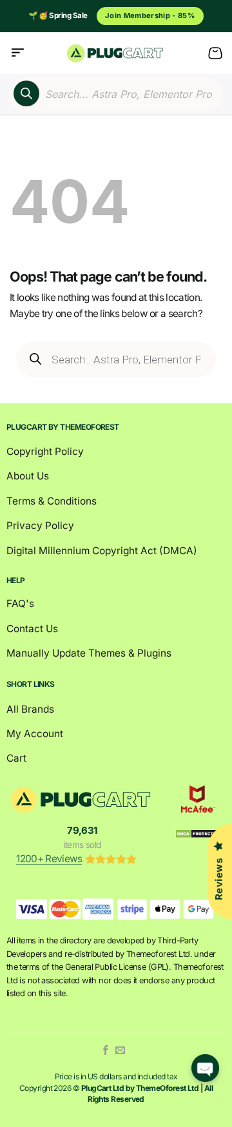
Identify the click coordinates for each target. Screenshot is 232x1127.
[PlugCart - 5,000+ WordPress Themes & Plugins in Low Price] (116, 53)
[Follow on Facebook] (106, 1050)
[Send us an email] (120, 1050)
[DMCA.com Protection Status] (198, 833)
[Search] (26, 93)
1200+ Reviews (49, 858)
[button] (18, 53)
